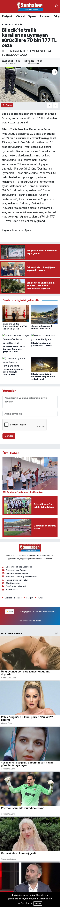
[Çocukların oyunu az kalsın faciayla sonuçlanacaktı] (15, 362)
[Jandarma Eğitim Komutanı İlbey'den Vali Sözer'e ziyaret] (15, 313)
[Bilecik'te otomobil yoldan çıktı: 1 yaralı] (44, 337)
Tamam (38, 903)
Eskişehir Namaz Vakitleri (17, 573)
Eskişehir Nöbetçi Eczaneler (19, 567)
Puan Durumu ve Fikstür (17, 580)
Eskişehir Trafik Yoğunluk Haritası (21, 576)
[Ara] (56, 6)
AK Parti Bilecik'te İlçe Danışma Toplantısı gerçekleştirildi (13, 349)
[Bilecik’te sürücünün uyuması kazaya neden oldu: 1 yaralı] (44, 364)
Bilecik (18, 25)
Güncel (20, 16)
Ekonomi (45, 16)
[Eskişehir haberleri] (30, 6)
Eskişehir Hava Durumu (16, 570)
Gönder (9, 436)
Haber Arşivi (11, 590)
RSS (11, 612)
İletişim (30, 598)
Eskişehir (7, 16)
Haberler (6, 25)
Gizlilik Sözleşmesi (13, 598)
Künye (41, 598)
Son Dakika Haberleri (16, 586)
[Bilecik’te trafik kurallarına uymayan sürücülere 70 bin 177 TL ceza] (30, 84)
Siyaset (32, 16)
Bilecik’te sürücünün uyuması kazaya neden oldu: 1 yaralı (43, 376)
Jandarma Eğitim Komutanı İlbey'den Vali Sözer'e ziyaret (14, 326)
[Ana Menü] (3, 6)
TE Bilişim (37, 621)
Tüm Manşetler (13, 583)
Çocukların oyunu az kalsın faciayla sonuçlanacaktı (13, 372)
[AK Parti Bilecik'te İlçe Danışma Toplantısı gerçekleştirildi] (15, 339)
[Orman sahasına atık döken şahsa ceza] (44, 314)
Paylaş (9, 105)
